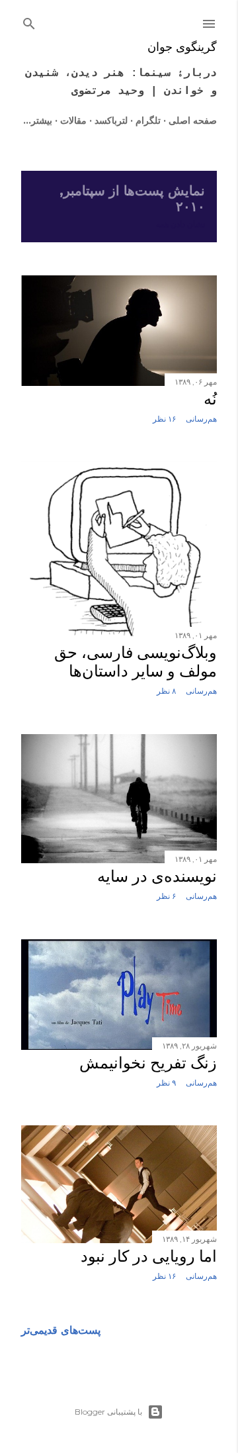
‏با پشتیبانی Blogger (108, 1412)
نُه (210, 399)
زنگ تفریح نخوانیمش (148, 1063)
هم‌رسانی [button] (201, 419)
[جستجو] (29, 21)
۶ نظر (166, 896)
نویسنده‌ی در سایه (157, 876)
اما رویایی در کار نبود (149, 1256)
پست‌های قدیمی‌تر (60, 1330)
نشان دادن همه (180, 224)
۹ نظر (166, 1083)
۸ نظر (166, 691)
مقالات (73, 120)
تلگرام (148, 120)
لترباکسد (111, 120)
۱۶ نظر (164, 419)
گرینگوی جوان (182, 47)
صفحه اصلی (193, 120)
